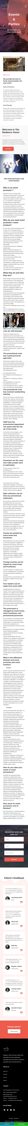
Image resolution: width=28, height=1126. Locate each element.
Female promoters (8, 815)
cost (13, 811)
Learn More (8, 148)
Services (5, 1074)
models (21, 475)
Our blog (11, 1118)
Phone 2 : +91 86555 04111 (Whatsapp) (12, 1100)
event (6, 200)
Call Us (6, 1124)
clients (17, 143)
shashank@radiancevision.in (10, 1096)
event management (9, 912)
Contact (5, 1077)
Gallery (5, 1080)
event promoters (14, 329)
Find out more (14, 1031)
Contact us (16, 1118)
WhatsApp (21, 1124)
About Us (5, 1071)
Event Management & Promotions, (11, 1090)
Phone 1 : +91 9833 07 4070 (10, 1098)
